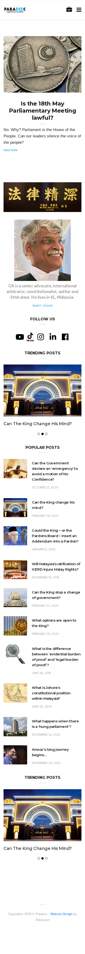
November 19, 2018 (45, 577)
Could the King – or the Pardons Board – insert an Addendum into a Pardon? (55, 535)
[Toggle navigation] (78, 10)
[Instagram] (40, 337)
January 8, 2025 (43, 549)
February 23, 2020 (45, 605)
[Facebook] (65, 337)
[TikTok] (30, 336)
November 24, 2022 (46, 763)
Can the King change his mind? (38, 423)
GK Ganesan (21, 87)
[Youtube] (20, 337)
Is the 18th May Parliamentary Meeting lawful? (42, 110)
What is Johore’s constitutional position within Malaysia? (51, 693)
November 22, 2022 (46, 734)
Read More (11, 150)
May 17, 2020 (67, 87)
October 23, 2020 (45, 487)
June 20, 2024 (42, 706)
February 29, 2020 (45, 515)
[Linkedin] (53, 337)
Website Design (61, 914)
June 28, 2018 (41, 673)
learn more (42, 305)
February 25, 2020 (45, 634)
